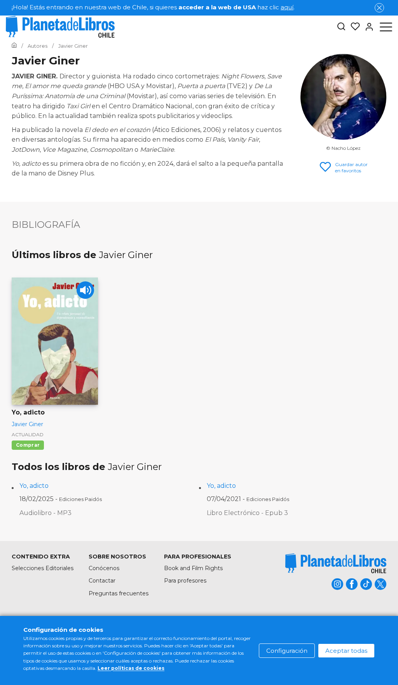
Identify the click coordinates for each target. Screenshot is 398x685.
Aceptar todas (346, 650)
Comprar (28, 445)
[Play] (85, 290)
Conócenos (104, 568)
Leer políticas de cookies (131, 668)
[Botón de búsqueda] (341, 27)
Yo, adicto (34, 485)
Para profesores (185, 580)
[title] (335, 563)
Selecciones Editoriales (42, 568)
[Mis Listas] (353, 26)
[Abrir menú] (386, 27)
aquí (287, 7)
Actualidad (28, 434)
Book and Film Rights (193, 568)
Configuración (286, 650)
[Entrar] (367, 26)
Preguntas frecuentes (118, 593)
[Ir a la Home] (14, 46)
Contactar (102, 580)
